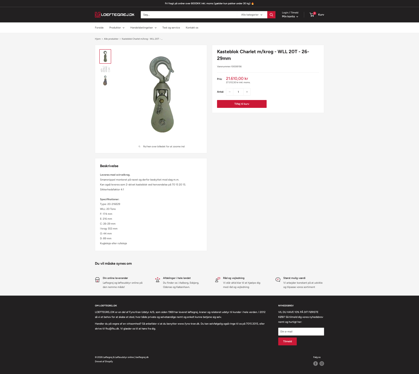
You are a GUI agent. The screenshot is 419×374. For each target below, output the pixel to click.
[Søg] (271, 14)
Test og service (171, 27)
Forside (99, 27)
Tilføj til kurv (241, 103)
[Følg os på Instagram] (321, 363)
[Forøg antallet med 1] (247, 91)
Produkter (115, 27)
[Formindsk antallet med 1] (229, 91)
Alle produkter (111, 38)
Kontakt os (192, 27)
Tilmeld (287, 341)
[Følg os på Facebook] (315, 363)
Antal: (220, 91)
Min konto (289, 16)
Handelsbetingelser (141, 27)
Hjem (98, 38)
